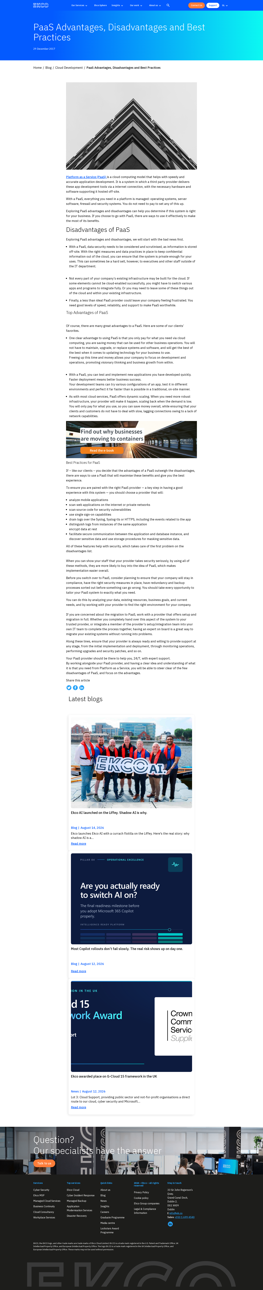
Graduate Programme (112, 1217)
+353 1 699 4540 (185, 1217)
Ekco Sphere (100, 5)
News (103, 1200)
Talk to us (44, 1163)
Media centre (107, 1222)
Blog (103, 1195)
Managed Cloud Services (46, 1200)
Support (213, 5)
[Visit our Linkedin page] (81, 687)
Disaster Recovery (77, 1215)
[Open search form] (168, 5)
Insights (116, 5)
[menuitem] (80, 5)
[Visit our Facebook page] (75, 687)
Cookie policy (141, 1197)
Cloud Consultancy (43, 1211)
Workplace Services (44, 1217)
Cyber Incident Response (81, 1195)
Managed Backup (76, 1200)
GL (223, 5)
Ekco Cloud (73, 1189)
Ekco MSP (38, 1195)
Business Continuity (44, 1206)
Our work (134, 5)
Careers (104, 1211)
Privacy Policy (141, 1192)
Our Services (77, 5)
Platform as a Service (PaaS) (86, 177)
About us (153, 5)
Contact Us (196, 5)
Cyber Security (41, 1189)
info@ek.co (175, 1213)
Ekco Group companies (147, 1203)
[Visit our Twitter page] (69, 687)
